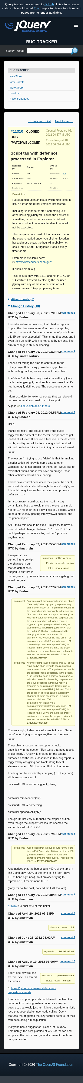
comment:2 (68, 351)
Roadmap (15, 93)
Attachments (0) (22, 299)
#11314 (12, 906)
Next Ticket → (64, 121)
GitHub (49, 4)
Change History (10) (25, 306)
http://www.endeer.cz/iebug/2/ (34, 262)
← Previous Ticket (39, 121)
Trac (37, 8)
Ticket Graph (17, 87)
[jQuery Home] (28, 26)
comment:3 (68, 412)
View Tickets (17, 82)
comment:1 (68, 312)
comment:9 (68, 937)
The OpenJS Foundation (54, 1064)
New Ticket (16, 76)
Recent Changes (19, 98)
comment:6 (68, 833)
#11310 (17, 131)
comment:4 (68, 543)
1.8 (64, 173)
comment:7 (68, 894)
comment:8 (68, 913)
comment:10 (67, 961)
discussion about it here (35, 405)
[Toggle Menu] (76, 25)
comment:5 (68, 586)
